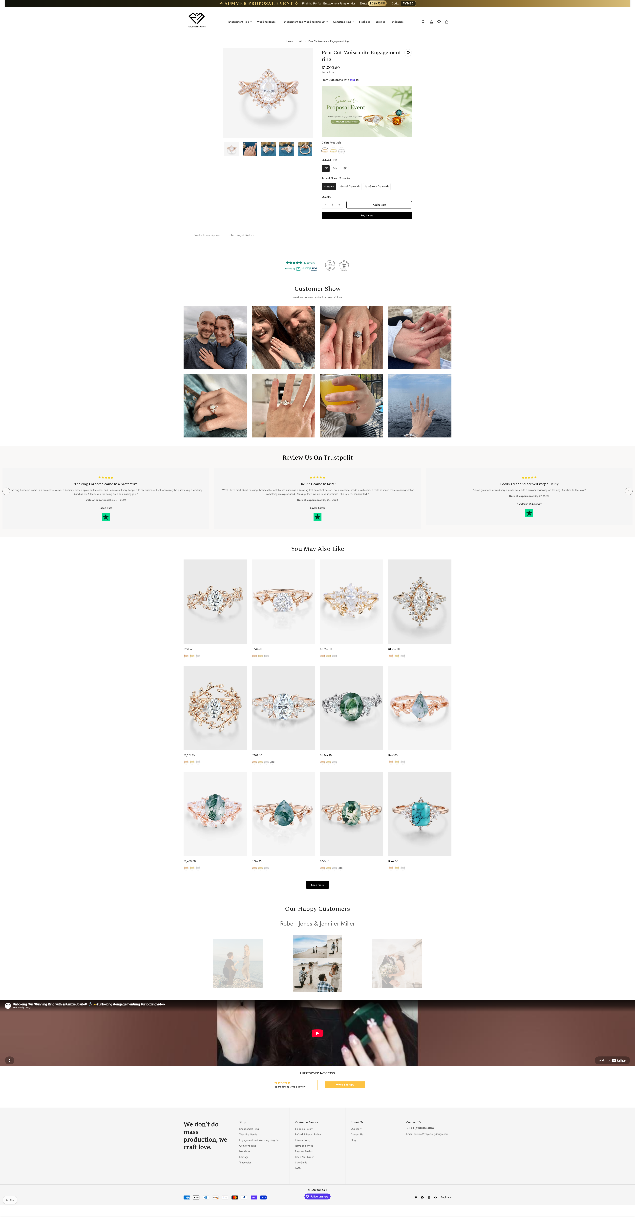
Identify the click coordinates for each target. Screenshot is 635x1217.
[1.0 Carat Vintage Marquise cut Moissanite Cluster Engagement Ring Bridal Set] (351, 601)
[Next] (629, 491)
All (300, 41)
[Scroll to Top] (628, 1199)
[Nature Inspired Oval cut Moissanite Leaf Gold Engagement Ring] (215, 601)
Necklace (364, 22)
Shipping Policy (304, 1129)
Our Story (356, 1129)
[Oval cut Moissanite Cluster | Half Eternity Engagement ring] (283, 708)
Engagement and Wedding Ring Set (304, 22)
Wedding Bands (266, 22)
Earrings (380, 22)
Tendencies (396, 22)
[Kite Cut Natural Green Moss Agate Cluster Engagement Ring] (420, 708)
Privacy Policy (303, 1140)
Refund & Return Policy (308, 1134)
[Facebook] (422, 1197)
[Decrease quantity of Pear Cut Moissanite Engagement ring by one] (325, 204)
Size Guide (301, 1163)
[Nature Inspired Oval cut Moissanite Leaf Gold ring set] (215, 708)
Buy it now (367, 215)
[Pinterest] (415, 1197)
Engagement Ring (238, 22)
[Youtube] (435, 1197)
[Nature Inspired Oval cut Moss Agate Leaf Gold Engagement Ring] (351, 814)
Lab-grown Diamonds (377, 186)
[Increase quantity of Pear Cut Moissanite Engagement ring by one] (339, 204)
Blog (353, 1140)
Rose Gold (325, 150)
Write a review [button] (345, 1085)
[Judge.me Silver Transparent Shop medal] (330, 265)
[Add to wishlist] (408, 53)
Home (289, 41)
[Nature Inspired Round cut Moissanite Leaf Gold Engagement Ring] (283, 601)
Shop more (317, 885)
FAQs (298, 1168)
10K (325, 168)
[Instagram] (429, 1197)
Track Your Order (304, 1157)
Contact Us (357, 1134)
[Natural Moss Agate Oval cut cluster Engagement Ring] (351, 708)
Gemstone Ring (342, 22)
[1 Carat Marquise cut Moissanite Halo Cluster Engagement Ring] (420, 601)
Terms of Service (304, 1146)
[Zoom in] (306, 55)
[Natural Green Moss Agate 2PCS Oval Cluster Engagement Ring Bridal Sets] (215, 814)
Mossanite (328, 186)
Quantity (326, 197)
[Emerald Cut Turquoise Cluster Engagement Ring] (420, 814)
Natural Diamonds (350, 186)
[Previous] (6, 491)
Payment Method (304, 1151)
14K (335, 168)
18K (344, 168)
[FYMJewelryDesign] (197, 22)
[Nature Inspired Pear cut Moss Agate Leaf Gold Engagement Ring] (283, 814)
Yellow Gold (333, 150)
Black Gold (272, 762)
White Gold (341, 150)
